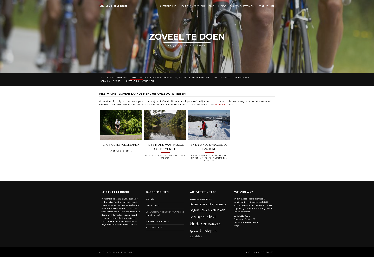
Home (247, 252)
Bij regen (181, 77)
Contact (263, 6)
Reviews (222, 6)
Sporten (118, 81)
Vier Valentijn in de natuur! (157, 221)
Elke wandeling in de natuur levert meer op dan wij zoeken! (165, 213)
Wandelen (148, 81)
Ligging (184, 6)
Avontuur (136, 77)
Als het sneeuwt (117, 77)
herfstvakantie (152, 205)
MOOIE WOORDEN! (154, 227)
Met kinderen (241, 77)
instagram (220, 104)
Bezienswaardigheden (159, 77)
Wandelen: (151, 199)
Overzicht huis (168, 6)
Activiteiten (198, 6)
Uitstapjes (132, 81)
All (102, 77)
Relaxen (105, 81)
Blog (211, 6)
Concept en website (263, 252)
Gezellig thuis (221, 77)
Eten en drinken (199, 77)
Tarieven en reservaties (242, 6)
